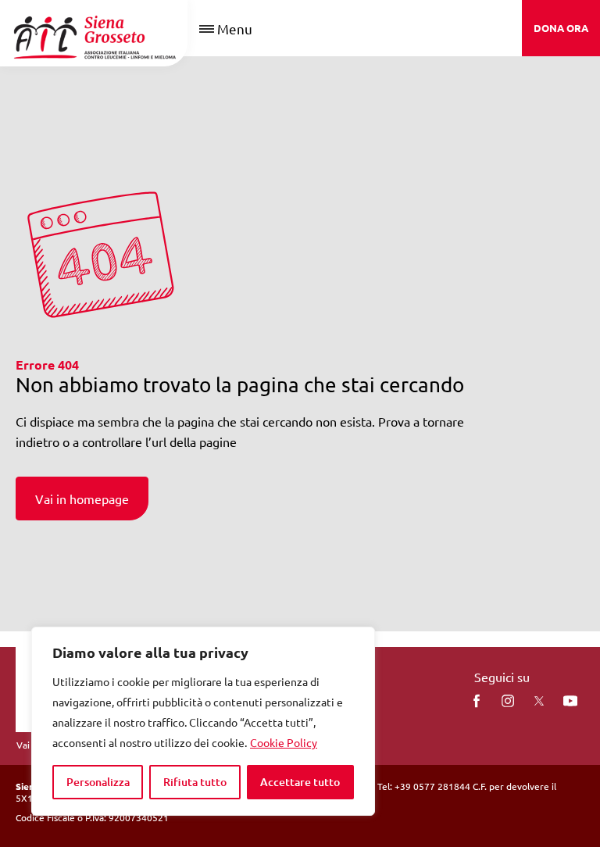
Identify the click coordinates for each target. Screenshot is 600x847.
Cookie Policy (283, 742)
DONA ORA (561, 27)
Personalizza (98, 781)
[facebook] (476, 701)
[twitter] (539, 701)
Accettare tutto (300, 781)
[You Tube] (570, 701)
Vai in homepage (82, 498)
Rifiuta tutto (195, 781)
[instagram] (508, 701)
